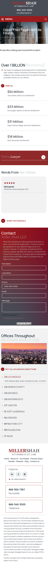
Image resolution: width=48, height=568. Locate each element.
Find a (11, 157)
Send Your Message (24, 324)
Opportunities (9, 259)
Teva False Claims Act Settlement (24, 95)
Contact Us (35, 461)
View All (9, 86)
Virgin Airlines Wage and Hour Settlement (24, 125)
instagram (25, 474)
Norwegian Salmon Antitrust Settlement (24, 110)
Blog (27, 461)
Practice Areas (37, 458)
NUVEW (6, 558)
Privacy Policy (13, 561)
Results (11, 461)
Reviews (19, 461)
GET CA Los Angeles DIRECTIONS (20, 369)
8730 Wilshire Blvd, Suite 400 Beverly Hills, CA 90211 (25, 381)
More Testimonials (16, 221)
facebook (18, 474)
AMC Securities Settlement (24, 140)
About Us (14, 458)
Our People (24, 458)
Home (6, 458)
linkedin (12, 474)
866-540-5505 (24, 9)
